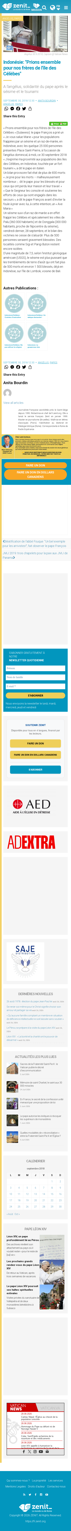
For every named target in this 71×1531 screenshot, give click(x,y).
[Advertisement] (35, 513)
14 (43, 1194)
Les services (55, 1480)
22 (52, 1200)
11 (19, 1194)
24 (10, 1206)
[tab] (21, 1407)
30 (60, 1206)
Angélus (7, 18)
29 (52, 1206)
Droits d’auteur (36, 1486)
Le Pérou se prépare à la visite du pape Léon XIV (31, 1027)
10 (10, 1194)
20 (35, 1200)
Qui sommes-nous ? (18, 1480)
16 (60, 1194)
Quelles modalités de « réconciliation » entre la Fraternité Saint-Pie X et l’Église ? (40, 1134)
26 (27, 1206)
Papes (18, 18)
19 (27, 1200)
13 (35, 1194)
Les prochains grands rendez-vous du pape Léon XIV (23, 1265)
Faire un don (35, 465)
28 (43, 1206)
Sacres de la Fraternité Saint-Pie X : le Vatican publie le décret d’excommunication (39, 1067)
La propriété (39, 1480)
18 (19, 1200)
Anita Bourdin (47, 100)
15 (52, 1194)
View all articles (13, 402)
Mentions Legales (15, 1486)
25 (19, 1206)
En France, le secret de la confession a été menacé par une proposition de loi (41, 1101)
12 (27, 1194)
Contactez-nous (56, 1486)
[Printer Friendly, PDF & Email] (58, 124)
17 (10, 1200)
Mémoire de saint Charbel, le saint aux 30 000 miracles (41, 1084)
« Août (10, 1214)
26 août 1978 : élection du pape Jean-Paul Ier (29, 1001)
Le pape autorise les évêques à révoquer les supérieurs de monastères (40, 1118)
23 (60, 1200)
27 (35, 1206)
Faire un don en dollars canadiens (35, 475)
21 (43, 1200)
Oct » (17, 1214)
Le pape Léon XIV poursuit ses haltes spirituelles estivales (22, 1290)
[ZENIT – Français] (20, 6)
